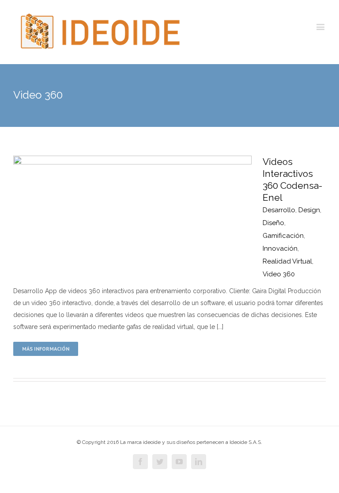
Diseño (273, 223)
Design (309, 210)
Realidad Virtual (287, 261)
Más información (45, 348)
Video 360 (279, 274)
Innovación (280, 248)
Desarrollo (279, 210)
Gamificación (283, 236)
